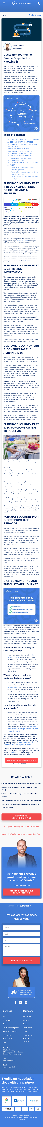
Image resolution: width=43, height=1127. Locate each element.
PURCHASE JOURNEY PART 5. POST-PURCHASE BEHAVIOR (21, 159)
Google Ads (7, 1020)
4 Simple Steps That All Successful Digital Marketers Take (21, 783)
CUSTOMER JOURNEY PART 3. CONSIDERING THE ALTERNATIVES (20, 150)
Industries (26, 1020)
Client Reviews (27, 1028)
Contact (25, 1031)
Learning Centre (28, 1035)
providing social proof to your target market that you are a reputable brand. (23, 728)
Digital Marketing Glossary (28, 1040)
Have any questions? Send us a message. (21, 760)
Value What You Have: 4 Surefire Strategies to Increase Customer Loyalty (20, 805)
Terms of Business (10, 1117)
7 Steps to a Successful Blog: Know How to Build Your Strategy (20, 795)
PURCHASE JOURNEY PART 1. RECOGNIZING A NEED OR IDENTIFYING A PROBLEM (23, 141)
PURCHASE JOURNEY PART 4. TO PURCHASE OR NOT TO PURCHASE (20, 154)
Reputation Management (11, 1028)
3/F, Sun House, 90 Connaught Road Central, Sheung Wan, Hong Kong (13, 1052)
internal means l (22, 241)
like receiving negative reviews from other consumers (21, 471)
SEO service (13, 753)
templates (28, 261)
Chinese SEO (7, 1035)
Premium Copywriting (10, 1031)
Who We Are (27, 1016)
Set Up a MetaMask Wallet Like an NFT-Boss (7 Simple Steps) (20, 788)
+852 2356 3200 (9, 1060)
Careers (25, 1024)
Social (5, 1024)
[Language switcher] (4, 3)
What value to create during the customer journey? (23, 168)
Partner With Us (8, 1039)
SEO (4, 1016)
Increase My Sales (21, 961)
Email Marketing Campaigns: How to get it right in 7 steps (21, 800)
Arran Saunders (18, 45)
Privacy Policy (23, 1117)
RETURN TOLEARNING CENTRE (21, 817)
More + (5, 1043)
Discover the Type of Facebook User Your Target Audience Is (18, 744)
